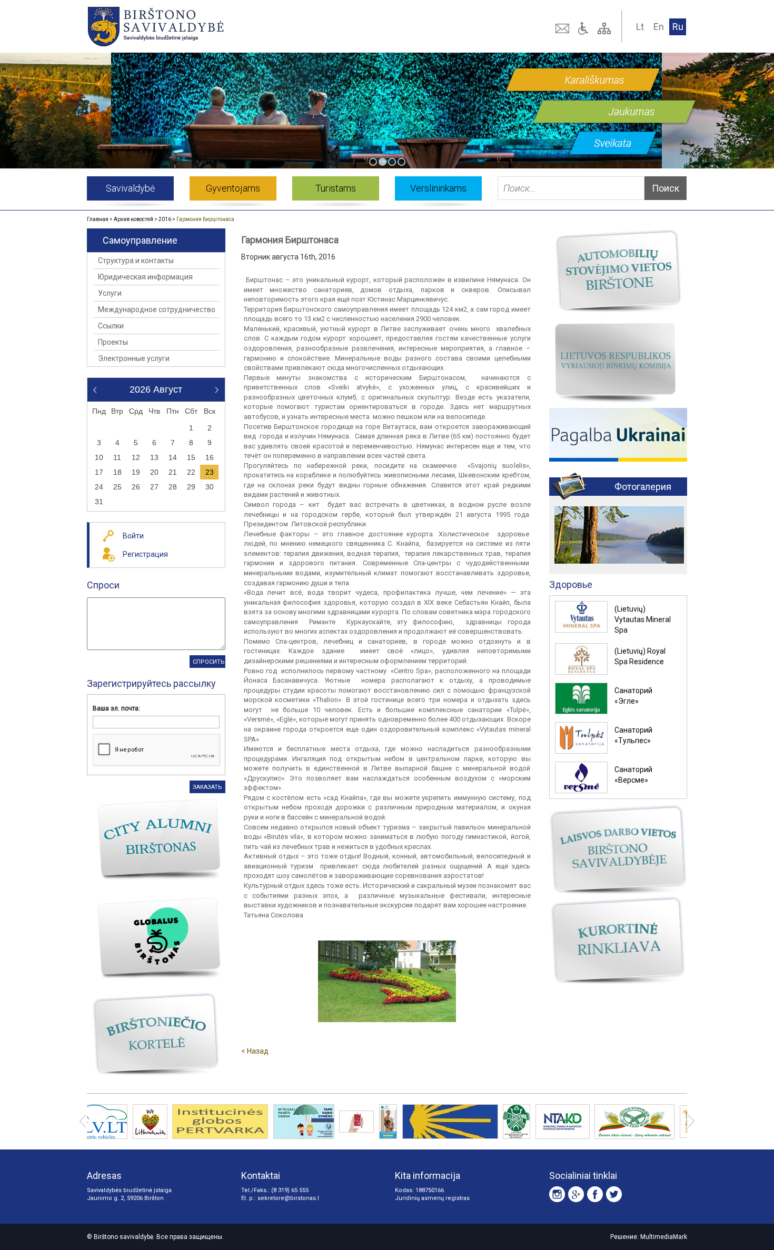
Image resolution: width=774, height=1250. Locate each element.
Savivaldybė (130, 188)
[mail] (563, 28)
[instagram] (557, 1194)
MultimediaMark (663, 1237)
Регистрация (145, 554)
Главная (97, 219)
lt (640, 26)
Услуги (110, 293)
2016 (164, 219)
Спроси (103, 585)
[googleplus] (576, 1194)
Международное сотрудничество (156, 309)
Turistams (335, 188)
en (658, 26)
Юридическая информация (145, 277)
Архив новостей (133, 219)
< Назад (255, 1051)
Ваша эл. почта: (116, 708)
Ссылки (111, 326)
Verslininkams (438, 188)
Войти (133, 536)
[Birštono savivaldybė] (207, 26)
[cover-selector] (373, 162)
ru (677, 26)
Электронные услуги (134, 358)
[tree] (605, 28)
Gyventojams (233, 188)
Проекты (113, 342)
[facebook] (595, 1194)
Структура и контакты (136, 260)
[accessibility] (584, 28)
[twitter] (614, 1194)
